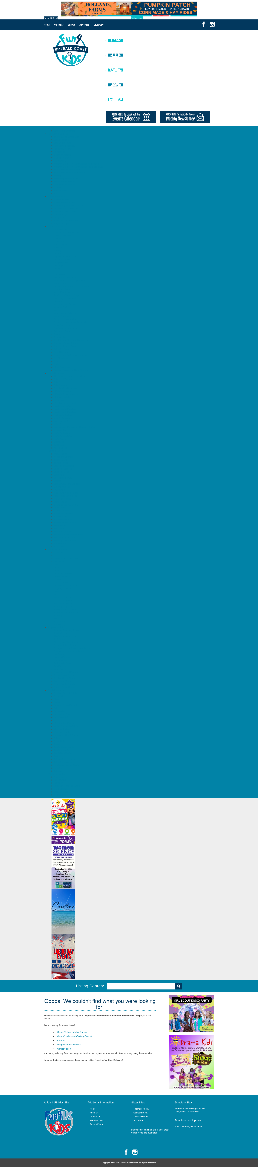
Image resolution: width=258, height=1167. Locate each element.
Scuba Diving (60, 740)
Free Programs (61, 582)
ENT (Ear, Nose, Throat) (65, 402)
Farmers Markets (62, 657)
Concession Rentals (63, 477)
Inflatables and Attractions (66, 504)
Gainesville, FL (140, 1112)
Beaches (58, 247)
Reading (58, 175)
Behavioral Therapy (63, 378)
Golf (55, 708)
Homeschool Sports (63, 713)
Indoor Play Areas (62, 292)
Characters (59, 474)
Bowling (57, 250)
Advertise (84, 24)
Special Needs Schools (64, 181)
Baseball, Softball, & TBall (66, 693)
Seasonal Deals (61, 791)
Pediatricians (60, 438)
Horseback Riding (62, 716)
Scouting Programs (63, 606)
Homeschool (59, 151)
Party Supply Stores (63, 519)
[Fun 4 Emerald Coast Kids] (71, 49)
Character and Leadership (66, 558)
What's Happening (56, 773)
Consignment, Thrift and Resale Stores (72, 648)
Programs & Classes (57, 549)
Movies (57, 310)
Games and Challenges (65, 277)
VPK (56, 193)
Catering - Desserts (63, 468)
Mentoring (58, 591)
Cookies (57, 480)
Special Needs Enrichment (66, 612)
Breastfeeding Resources (65, 387)
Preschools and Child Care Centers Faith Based (76, 163)
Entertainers (59, 489)
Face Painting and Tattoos (66, 492)
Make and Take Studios (65, 304)
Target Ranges (61, 352)
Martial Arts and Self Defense (67, 725)
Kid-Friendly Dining (63, 663)
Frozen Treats (60, 660)
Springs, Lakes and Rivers (66, 343)
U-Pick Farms (60, 794)
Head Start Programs (64, 148)
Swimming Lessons (63, 761)
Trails (56, 364)
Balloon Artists (60, 459)
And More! (138, 1120)
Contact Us (95, 1116)
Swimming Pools (61, 349)
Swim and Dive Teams (64, 758)
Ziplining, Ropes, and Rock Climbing (71, 370)
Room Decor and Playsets (66, 672)
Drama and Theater (63, 573)
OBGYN (57, 423)
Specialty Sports (61, 749)
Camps (51, 127)
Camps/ (61, 1040)
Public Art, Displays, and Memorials (70, 322)
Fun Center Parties (63, 498)
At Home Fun (60, 241)
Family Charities (61, 199)
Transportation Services (65, 184)
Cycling (57, 702)
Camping (58, 253)
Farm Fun (58, 782)
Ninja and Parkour (62, 728)
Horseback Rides (62, 289)
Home (47, 24)
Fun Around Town (56, 226)
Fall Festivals (60, 779)
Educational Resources (64, 145)
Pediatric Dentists (62, 432)
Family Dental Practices (65, 408)
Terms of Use (96, 1120)
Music (56, 594)
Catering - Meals (61, 471)
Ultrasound (59, 441)
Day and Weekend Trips (65, 256)
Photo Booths (60, 525)
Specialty (58, 615)
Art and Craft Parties (63, 456)
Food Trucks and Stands (65, 495)
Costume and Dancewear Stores (69, 651)
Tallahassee (137, 17)
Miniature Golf (60, 307)
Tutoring (57, 187)
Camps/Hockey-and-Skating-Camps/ (74, 1036)
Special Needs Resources (66, 220)
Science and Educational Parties (69, 534)
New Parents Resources (65, 211)
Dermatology (60, 399)
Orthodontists (60, 429)
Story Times (59, 621)
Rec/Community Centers (65, 328)
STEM (56, 618)
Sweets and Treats (62, 681)
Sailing (57, 737)
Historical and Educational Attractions (71, 286)
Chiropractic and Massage (66, 393)
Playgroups (59, 217)
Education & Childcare (58, 133)
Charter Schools (61, 139)
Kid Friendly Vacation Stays (66, 295)
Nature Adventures (62, 316)
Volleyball (58, 770)
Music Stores (60, 669)
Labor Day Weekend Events (67, 785)
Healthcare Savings (63, 414)
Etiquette (58, 579)
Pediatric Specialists (63, 435)
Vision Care (59, 444)
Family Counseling (62, 405)
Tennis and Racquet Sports (66, 764)
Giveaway (98, 24)
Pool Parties (59, 528)
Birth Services (60, 384)
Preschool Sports (62, 731)
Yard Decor (59, 546)
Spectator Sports (61, 337)
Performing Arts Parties (65, 522)
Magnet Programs (62, 157)
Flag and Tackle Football (65, 705)
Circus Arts (59, 561)
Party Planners (60, 516)
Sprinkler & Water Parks (65, 346)
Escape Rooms (61, 262)
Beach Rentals (60, 633)
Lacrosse (58, 719)
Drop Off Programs (62, 142)
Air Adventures (60, 229)
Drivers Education (62, 576)
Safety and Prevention (64, 603)
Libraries (58, 301)
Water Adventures (62, 367)
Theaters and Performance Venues (70, 355)
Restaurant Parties (62, 531)
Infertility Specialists (63, 417)
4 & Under (58, 552)
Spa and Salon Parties (64, 537)
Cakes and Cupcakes (64, 465)
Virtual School (60, 190)
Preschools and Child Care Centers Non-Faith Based (78, 166)
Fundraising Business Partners (68, 205)
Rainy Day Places (62, 325)
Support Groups (61, 223)
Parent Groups (60, 214)
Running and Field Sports (66, 734)
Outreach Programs (63, 600)
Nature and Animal (62, 597)
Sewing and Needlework (65, 609)
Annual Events (60, 776)
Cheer (56, 699)
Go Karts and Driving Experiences (70, 280)
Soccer (57, 743)
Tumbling (58, 767)
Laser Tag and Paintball (65, 298)
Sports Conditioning (63, 752)
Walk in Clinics (60, 447)
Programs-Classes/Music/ (69, 1044)
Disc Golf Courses (62, 259)
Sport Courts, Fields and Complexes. (71, 340)
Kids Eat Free (60, 666)
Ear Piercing (59, 654)
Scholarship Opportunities (66, 178)
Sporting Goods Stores (64, 678)
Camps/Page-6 (64, 1048)
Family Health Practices (65, 411)
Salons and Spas (62, 331)
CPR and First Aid (62, 396)
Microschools (60, 160)
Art (55, 555)
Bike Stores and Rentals (65, 636)
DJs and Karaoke (62, 486)
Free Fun (58, 271)
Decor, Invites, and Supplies (67, 483)
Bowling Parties (61, 462)
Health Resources (56, 373)
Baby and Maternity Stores (66, 630)
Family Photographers (64, 202)
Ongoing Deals (61, 788)
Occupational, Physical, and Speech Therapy (75, 426)
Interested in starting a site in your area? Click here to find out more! (150, 1131)
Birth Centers (60, 381)
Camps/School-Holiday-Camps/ (72, 1031)
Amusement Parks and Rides (67, 232)
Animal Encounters (62, 235)
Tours (56, 361)
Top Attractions (61, 358)
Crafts (56, 567)
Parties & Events (55, 450)
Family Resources (56, 196)
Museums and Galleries (65, 313)
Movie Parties (60, 507)
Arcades (57, 238)
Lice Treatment (61, 420)
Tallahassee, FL (141, 1108)
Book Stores (59, 639)
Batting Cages (60, 244)
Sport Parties (60, 543)
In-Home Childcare (62, 154)
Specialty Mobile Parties (65, 540)
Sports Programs (56, 690)
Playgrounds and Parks (65, 319)
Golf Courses (60, 283)
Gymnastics (59, 711)
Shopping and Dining (57, 627)
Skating (57, 334)
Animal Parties (60, 453)
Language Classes (62, 588)
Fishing (57, 268)
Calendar (58, 24)
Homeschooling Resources (66, 208)
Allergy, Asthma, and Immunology (69, 375)
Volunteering (59, 624)
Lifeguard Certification (64, 722)
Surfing (57, 755)
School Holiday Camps (64, 130)
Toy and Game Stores (64, 687)
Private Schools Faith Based (67, 169)
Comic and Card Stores (65, 645)
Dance (57, 570)
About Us (94, 1112)
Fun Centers (59, 274)
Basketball (58, 696)
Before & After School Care (66, 136)
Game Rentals (60, 501)
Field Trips (58, 265)
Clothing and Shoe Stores (66, 642)
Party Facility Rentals (63, 513)
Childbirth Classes (62, 390)
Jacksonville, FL (141, 1116)
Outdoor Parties (61, 510)
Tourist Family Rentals (64, 684)
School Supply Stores (64, 675)
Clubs (56, 564)
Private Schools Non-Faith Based (69, 172)
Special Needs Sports (64, 746)
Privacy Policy (96, 1124)
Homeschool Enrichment (65, 585)
